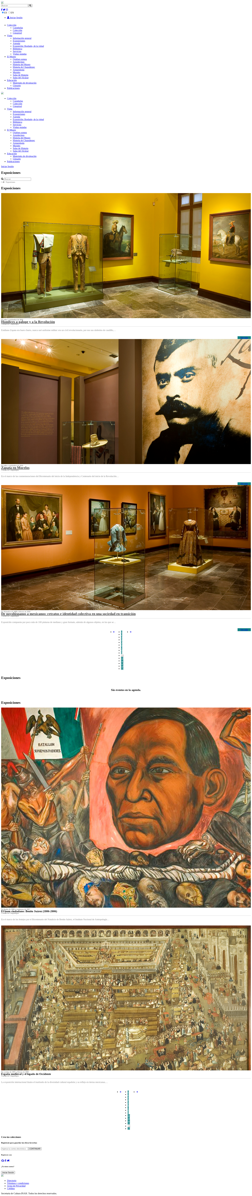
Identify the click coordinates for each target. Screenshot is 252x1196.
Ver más (244, 337)
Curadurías (18, 27)
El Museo (11, 56)
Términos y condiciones (18, 1183)
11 (122, 658)
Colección (11, 25)
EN (12, 12)
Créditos (11, 1188)
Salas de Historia (20, 75)
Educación (12, 80)
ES (5, 12)
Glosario (17, 85)
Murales (16, 72)
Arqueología (18, 70)
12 (122, 660)
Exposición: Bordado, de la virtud (28, 46)
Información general (22, 38)
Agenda (16, 43)
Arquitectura (18, 62)
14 (122, 666)
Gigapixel (17, 33)
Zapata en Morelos (15, 468)
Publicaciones (13, 88)
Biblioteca (17, 48)
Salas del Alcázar (21, 77)
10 (122, 655)
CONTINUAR (34, 1149)
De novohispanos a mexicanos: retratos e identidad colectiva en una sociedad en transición (68, 614)
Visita (9, 35)
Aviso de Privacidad (16, 1186)
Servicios (17, 51)
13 (122, 663)
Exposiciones (19, 41)
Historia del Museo (21, 64)
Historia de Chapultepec (24, 67)
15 (122, 668)
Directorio (11, 1180)
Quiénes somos (20, 59)
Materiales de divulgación (24, 83)
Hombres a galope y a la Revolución (28, 322)
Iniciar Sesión (15, 17)
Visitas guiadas (20, 54)
